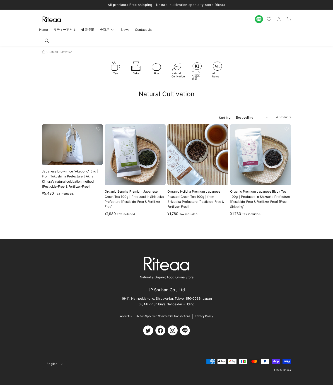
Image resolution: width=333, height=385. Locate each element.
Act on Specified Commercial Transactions (163, 316)
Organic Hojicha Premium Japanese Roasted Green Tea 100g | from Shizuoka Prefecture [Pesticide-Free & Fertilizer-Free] (195, 198)
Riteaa (287, 369)
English (52, 364)
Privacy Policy (204, 316)
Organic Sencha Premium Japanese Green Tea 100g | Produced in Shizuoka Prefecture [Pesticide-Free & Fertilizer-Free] (134, 198)
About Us (126, 316)
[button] (47, 41)
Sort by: (225, 118)
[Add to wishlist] (98, 128)
